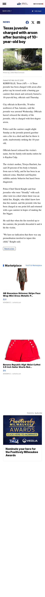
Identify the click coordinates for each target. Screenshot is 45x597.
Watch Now (37, 4)
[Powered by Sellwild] (38, 413)
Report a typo (9, 249)
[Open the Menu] (4, 4)
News (6, 22)
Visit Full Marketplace (34, 265)
